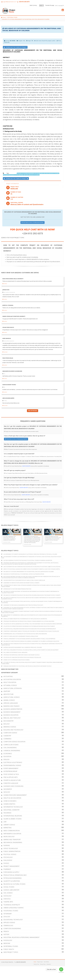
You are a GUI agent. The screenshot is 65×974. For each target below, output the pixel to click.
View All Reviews (32, 410)
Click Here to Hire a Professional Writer (33, 222)
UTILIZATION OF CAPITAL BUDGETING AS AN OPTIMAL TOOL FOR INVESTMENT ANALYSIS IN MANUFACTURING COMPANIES (32, 623)
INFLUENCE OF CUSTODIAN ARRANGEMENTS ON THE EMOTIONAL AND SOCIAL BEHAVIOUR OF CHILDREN (25, 19)
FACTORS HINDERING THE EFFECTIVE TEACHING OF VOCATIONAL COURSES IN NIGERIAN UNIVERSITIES (27, 560)
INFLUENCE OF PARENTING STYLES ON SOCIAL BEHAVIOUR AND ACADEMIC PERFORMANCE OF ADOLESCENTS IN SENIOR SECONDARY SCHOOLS (31, 598)
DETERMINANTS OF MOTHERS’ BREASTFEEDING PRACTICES (17, 589)
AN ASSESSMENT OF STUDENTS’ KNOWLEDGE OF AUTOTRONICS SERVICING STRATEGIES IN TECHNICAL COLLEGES (30, 554)
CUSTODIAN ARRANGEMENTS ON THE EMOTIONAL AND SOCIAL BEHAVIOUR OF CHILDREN (21, 174)
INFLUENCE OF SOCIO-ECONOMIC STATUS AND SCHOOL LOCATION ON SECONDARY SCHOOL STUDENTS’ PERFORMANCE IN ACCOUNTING (31, 602)
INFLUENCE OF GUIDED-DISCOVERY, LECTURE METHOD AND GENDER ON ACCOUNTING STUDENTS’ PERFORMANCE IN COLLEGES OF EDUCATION (30, 592)
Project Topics (40, 961)
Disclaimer (49, 964)
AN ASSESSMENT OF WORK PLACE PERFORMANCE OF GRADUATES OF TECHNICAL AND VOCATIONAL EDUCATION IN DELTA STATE (31, 557)
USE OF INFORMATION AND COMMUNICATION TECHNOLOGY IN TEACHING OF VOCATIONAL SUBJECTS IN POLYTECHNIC (31, 566)
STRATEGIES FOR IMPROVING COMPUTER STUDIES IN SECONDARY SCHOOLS (21, 655)
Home (4, 17)
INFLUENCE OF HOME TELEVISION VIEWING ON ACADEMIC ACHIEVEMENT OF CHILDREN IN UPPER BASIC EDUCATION (31, 641)
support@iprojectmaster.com (9, 1)
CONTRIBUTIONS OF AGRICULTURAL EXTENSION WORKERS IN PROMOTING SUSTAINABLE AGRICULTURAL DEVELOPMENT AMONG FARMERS (31, 585)
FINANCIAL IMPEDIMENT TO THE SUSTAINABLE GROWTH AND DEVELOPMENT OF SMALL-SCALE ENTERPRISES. (29, 638)
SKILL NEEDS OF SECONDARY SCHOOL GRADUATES (15, 652)
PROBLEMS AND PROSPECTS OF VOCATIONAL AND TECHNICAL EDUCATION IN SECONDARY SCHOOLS (27, 666)
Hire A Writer (46, 961)
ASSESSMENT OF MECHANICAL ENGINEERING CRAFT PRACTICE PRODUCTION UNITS (23, 605)
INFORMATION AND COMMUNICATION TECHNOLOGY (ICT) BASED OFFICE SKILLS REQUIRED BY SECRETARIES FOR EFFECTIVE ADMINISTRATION (31, 644)
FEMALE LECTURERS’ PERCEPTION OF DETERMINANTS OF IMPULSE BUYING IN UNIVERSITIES (25, 618)
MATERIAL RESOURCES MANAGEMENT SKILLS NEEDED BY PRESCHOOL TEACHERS (22, 647)
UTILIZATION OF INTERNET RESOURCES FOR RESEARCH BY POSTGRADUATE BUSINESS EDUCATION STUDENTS (29, 626)
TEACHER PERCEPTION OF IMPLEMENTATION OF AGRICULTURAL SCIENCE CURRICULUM (24, 580)
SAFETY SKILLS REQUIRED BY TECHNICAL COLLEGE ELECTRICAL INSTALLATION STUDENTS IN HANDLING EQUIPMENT (30, 650)
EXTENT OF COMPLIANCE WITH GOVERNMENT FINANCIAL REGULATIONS (20, 636)
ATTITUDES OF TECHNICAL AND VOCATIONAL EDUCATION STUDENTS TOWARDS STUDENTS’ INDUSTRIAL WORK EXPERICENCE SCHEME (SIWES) (31, 663)
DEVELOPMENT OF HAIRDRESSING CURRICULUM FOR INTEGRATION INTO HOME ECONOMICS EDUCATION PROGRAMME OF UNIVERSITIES (31, 615)
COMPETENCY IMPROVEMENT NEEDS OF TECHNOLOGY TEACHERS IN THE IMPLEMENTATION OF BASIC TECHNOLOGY (31, 631)
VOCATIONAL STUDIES (12, 17)
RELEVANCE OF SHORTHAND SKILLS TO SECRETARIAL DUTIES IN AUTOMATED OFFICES (23, 574)
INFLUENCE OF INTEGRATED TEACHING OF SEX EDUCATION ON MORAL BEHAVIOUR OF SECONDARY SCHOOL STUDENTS (31, 595)
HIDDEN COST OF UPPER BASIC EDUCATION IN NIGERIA (16, 660)
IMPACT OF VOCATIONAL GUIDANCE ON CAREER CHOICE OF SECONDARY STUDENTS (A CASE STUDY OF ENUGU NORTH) (31, 569)
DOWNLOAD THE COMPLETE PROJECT (16, 47)
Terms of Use (36, 964)
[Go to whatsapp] (61, 969)
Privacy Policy (43, 964)
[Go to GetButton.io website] (61, 972)
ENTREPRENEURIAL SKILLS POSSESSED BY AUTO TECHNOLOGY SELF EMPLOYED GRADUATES (25, 633)
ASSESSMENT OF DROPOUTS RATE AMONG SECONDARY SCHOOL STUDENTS (21, 582)
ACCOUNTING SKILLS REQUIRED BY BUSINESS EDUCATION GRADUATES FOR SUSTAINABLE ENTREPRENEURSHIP (29, 628)
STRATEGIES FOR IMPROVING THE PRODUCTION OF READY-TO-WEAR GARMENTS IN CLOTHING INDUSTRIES (28, 621)
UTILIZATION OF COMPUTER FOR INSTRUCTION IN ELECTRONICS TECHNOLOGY (22, 657)
